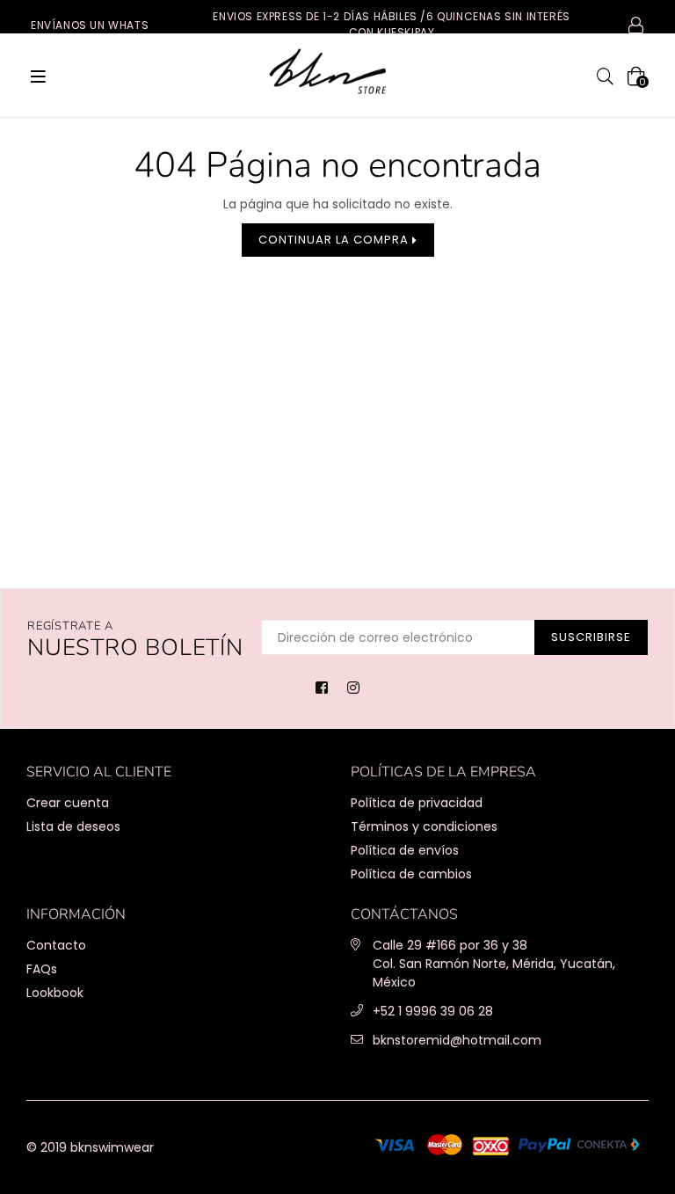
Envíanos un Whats (90, 25)
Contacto (56, 945)
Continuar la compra (335, 239)
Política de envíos (405, 850)
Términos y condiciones (424, 826)
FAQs (41, 969)
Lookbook (54, 992)
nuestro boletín (135, 640)
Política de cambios (411, 874)
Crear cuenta (67, 803)
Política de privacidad (417, 803)
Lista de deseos (73, 826)
